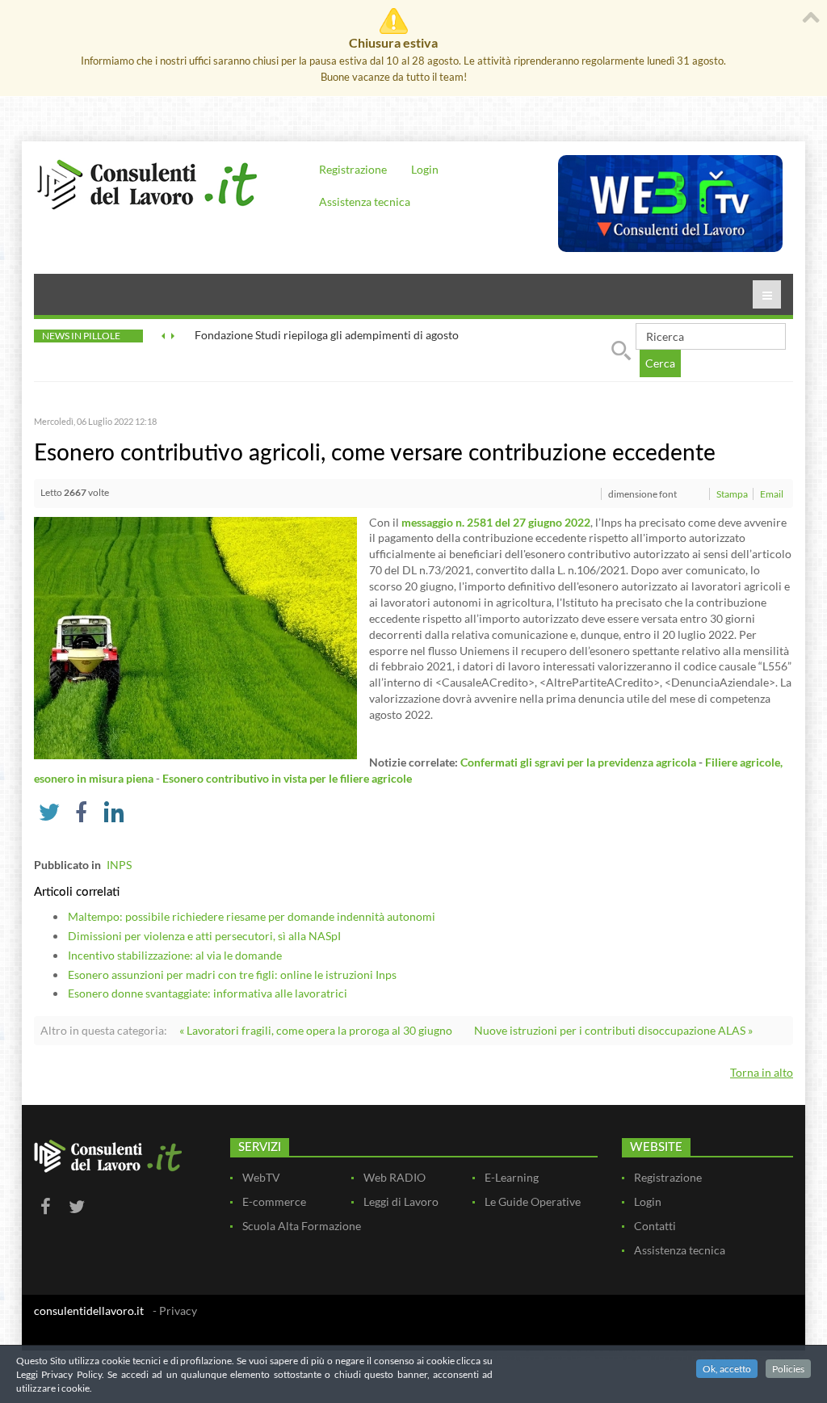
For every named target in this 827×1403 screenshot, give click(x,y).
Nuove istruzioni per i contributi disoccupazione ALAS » (613, 1030)
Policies (788, 1369)
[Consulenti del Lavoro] (147, 182)
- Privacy (175, 1310)
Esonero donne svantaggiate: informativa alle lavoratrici (207, 993)
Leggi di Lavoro (401, 1201)
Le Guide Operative (533, 1201)
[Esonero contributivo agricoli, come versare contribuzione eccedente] (195, 636)
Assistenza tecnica (364, 201)
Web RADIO (394, 1177)
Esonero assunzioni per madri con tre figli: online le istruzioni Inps (232, 974)
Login (425, 169)
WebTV (261, 1177)
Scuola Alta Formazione (301, 1226)
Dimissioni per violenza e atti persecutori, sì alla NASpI (204, 936)
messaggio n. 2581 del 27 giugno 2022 (495, 522)
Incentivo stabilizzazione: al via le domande (175, 955)
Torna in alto (761, 1072)
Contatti (655, 1226)
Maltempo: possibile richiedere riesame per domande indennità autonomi (251, 916)
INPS (119, 865)
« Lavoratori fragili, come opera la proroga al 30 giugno (315, 1030)
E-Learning (512, 1177)
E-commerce (274, 1201)
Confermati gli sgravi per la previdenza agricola (578, 762)
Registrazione (353, 169)
